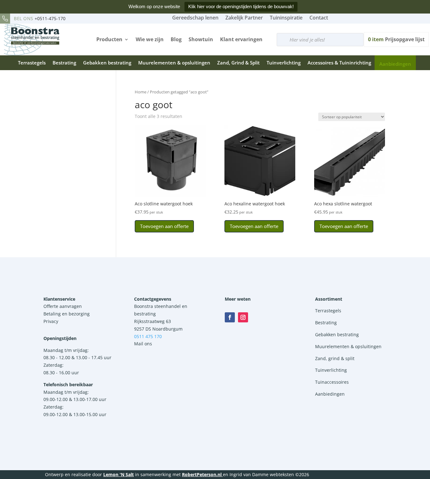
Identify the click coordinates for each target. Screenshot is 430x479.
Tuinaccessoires (332, 382)
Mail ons (143, 344)
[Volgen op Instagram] (243, 317)
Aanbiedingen (395, 64)
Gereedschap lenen (195, 17)
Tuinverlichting (284, 62)
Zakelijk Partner (244, 17)
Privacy (50, 321)
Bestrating (64, 62)
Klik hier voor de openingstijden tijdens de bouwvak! (241, 6)
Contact (318, 17)
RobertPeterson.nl (202, 474)
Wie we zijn (150, 39)
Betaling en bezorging (66, 314)
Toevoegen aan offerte (164, 226)
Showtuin (201, 39)
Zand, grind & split (334, 358)
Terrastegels (32, 62)
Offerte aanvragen (62, 306)
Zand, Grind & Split (238, 62)
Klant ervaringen (241, 39)
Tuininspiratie (286, 17)
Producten (109, 39)
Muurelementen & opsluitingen (174, 62)
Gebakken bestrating (107, 62)
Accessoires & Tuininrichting (339, 62)
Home (140, 92)
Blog (176, 39)
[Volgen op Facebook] (230, 317)
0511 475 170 (148, 336)
